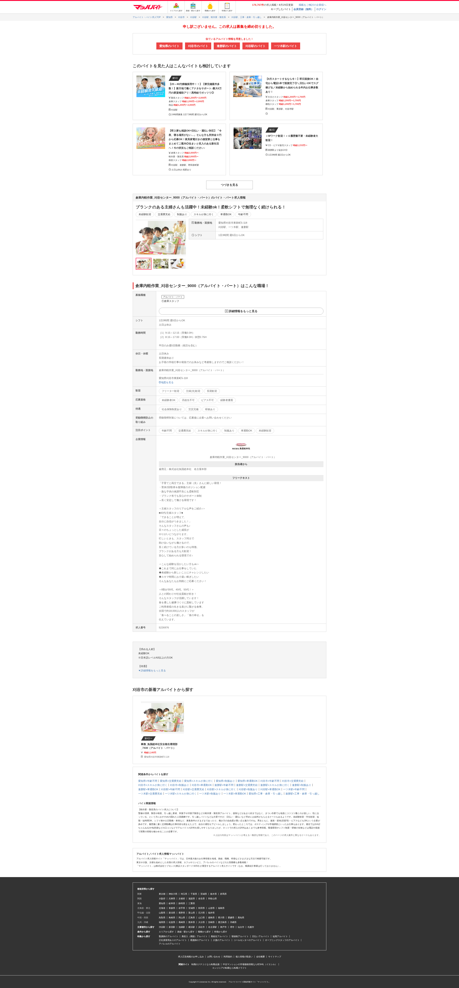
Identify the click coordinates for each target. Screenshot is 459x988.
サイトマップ (274, 956)
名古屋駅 (212, 927)
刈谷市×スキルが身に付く (152, 785)
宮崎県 (211, 922)
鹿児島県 (222, 922)
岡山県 (182, 917)
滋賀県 (191, 898)
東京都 (162, 894)
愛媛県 (231, 917)
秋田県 (201, 908)
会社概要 (260, 956)
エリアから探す (166, 931)
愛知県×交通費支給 (170, 780)
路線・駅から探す (186, 931)
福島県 (221, 908)
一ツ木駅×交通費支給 (150, 793)
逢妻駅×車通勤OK (148, 789)
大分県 (201, 922)
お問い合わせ (213, 956)
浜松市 (201, 927)
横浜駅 (191, 927)
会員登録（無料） (304, 9)
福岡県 (162, 922)
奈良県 (201, 898)
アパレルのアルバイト (169, 943)
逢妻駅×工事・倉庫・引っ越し (302, 793)
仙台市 (241, 927)
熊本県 (191, 922)
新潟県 (172, 912)
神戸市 (223, 927)
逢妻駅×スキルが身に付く (274, 785)
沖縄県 (233, 922)
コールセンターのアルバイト (248, 940)
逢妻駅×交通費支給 (247, 785)
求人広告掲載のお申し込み (191, 956)
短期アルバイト (280, 936)
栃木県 (213, 894)
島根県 (172, 917)
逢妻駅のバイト (227, 45)
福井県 (211, 912)
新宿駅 (172, 927)
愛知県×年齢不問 (147, 780)
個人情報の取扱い (244, 956)
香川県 (221, 917)
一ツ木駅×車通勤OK (234, 793)
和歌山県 (212, 898)
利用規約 (228, 956)
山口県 (201, 917)
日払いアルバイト (260, 936)
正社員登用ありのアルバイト (173, 940)
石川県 (201, 912)
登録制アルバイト (240, 936)
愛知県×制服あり (225, 780)
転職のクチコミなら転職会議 (205, 964)
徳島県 (211, 917)
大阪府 (162, 898)
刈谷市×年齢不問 (269, 780)
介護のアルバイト (221, 940)
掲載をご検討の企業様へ (312, 4)
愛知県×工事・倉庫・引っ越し (266, 793)
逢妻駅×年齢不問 (223, 785)
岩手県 (182, 908)
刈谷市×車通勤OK (202, 785)
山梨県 (162, 912)
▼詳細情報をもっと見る (152, 670)
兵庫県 (172, 898)
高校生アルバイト (219, 936)
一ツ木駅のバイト (285, 45)
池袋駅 (182, 927)
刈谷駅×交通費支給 (193, 789)
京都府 (182, 898)
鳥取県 (162, 917)
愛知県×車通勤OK (248, 780)
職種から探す (204, 931)
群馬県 (223, 894)
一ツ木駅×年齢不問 (294, 789)
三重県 (191, 903)
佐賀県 (172, 922)
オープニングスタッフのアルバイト (282, 940)
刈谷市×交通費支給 (293, 780)
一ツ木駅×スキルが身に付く (181, 793)
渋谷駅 (162, 927)
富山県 (191, 912)
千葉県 (194, 894)
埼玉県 (184, 894)
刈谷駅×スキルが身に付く (221, 789)
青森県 (172, 908)
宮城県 (191, 908)
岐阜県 (172, 903)
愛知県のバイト (169, 45)
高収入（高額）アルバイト (194, 936)
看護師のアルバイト (200, 940)
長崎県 (182, 922)
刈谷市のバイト (198, 45)
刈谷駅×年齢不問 (170, 789)
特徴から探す (220, 931)
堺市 (232, 927)
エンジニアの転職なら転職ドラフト (229, 968)
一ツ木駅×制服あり (210, 793)
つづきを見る (229, 184)
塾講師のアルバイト (168, 936)
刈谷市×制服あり (179, 785)
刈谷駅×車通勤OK (270, 789)
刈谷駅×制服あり (248, 789)
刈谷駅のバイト (255, 45)
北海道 (162, 908)
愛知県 (162, 903)
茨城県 (203, 894)
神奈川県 (173, 894)
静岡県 (182, 903)
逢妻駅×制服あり (301, 785)
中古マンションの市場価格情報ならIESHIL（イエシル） (250, 964)
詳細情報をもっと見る (243, 311)
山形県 (211, 908)
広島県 (191, 917)
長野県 (182, 912)
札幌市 (251, 927)
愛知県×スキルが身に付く (198, 780)
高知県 (241, 917)
